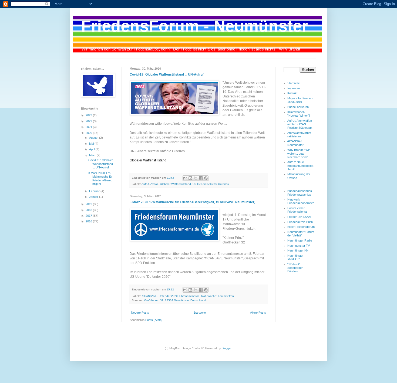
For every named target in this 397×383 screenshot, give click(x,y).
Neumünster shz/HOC (295, 257)
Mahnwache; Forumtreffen (217, 295)
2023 (89, 115)
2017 (89, 215)
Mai (92, 143)
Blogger (226, 348)
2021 (89, 126)
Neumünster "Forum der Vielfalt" (300, 233)
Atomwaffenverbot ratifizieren (299, 134)
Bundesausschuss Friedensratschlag (299, 192)
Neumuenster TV (298, 245)
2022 (89, 121)
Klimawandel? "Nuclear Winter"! (298, 113)
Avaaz (154, 183)
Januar (94, 196)
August (94, 137)
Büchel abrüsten (298, 107)
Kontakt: (292, 93)
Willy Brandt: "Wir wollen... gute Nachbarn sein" (298, 153)
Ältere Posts (258, 312)
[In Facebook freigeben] (200, 178)
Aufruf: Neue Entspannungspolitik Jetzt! (300, 165)
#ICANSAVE (149, 295)
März (93, 155)
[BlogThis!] (190, 178)
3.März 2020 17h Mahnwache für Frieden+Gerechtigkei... (100, 178)
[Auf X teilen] (195, 178)
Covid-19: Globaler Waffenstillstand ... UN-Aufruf (167, 74)
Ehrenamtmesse (189, 295)
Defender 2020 (168, 295)
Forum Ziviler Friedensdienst (297, 209)
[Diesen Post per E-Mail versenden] (185, 178)
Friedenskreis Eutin (300, 221)
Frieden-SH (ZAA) (299, 216)
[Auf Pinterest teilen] (205, 178)
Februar (94, 191)
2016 (89, 221)
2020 (89, 132)
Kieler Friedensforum (301, 226)
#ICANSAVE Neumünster (295, 143)
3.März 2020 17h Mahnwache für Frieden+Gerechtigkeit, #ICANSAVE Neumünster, (192, 202)
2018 (89, 210)
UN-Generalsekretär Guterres (211, 183)
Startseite (199, 312)
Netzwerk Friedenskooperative (300, 201)
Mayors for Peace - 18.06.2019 (300, 100)
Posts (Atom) (154, 319)
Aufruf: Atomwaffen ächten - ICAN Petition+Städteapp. (299, 124)
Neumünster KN (297, 250)
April (92, 149)
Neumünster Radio (299, 240)
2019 (89, 204)
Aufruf (145, 183)
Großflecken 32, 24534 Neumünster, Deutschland (175, 300)
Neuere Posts (140, 312)
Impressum (294, 88)
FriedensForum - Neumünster (194, 26)
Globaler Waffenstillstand (175, 183)
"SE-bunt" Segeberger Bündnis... (295, 268)
